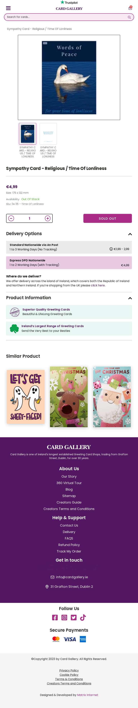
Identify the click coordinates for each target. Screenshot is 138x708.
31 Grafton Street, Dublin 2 (71, 587)
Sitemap (69, 496)
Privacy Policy (69, 670)
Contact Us (69, 525)
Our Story (69, 476)
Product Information (28, 298)
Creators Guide (69, 502)
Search (129, 17)
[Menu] (8, 8)
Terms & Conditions (69, 679)
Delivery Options (24, 234)
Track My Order (69, 551)
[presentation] (134, 398)
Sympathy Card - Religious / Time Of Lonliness (56, 168)
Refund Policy (69, 545)
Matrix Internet (87, 695)
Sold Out (107, 218)
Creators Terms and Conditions (69, 509)
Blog (69, 489)
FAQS (69, 538)
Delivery (69, 532)
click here (98, 285)
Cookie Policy (69, 675)
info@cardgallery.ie (72, 577)
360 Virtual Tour (69, 483)
